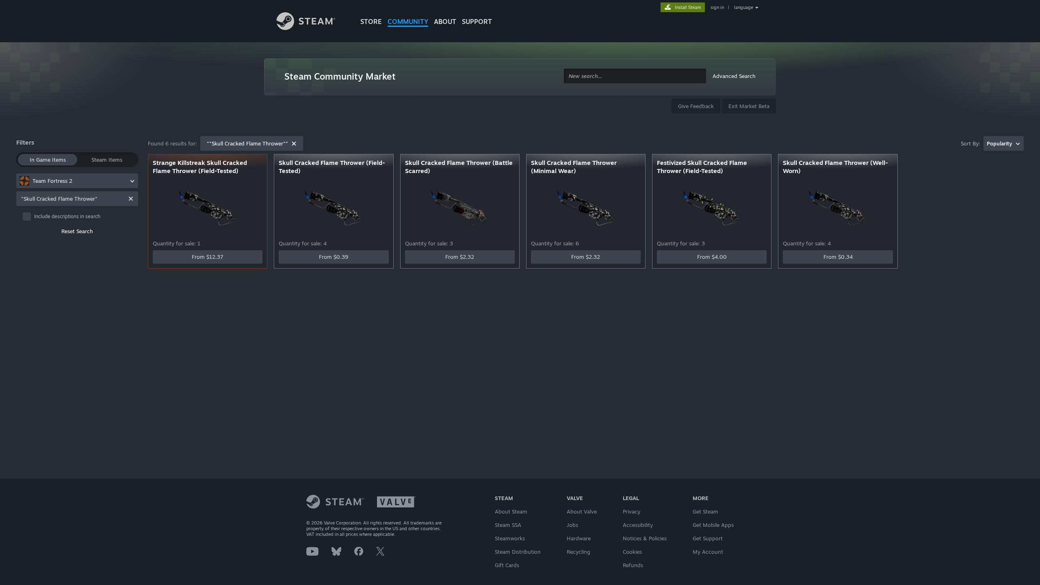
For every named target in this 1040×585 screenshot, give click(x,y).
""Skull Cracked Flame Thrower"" (247, 143)
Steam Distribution (518, 551)
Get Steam (705, 511)
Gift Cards (507, 565)
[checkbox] (80, 216)
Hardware (579, 538)
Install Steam (688, 7)
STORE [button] (371, 21)
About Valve (582, 511)
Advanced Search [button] (734, 76)
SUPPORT (477, 21)
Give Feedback (696, 106)
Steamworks (510, 538)
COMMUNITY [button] (408, 21)
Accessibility (638, 525)
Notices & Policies (645, 538)
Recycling (578, 551)
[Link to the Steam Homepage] (312, 22)
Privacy (631, 511)
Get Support (708, 538)
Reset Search (77, 231)
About (445, 21)
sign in (717, 7)
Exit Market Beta (748, 106)
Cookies (632, 551)
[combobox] (635, 76)
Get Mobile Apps (713, 525)
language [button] (743, 7)
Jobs (572, 525)
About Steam (511, 511)
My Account (708, 551)
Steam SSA (508, 525)
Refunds (633, 565)
